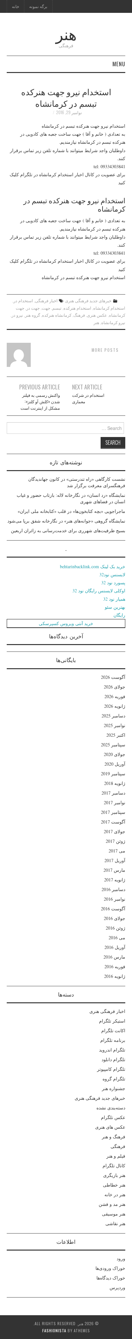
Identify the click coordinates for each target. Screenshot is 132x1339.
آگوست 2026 (113, 677)
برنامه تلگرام (112, 1040)
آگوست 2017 (113, 822)
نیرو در (17, 315)
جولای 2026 (114, 687)
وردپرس (117, 1287)
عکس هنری (97, 315)
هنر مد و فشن (112, 1204)
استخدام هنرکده (77, 308)
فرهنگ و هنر (113, 1137)
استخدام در (23, 300)
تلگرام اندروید (112, 1050)
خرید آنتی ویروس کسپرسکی (66, 623)
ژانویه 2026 (114, 706)
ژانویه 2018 (114, 783)
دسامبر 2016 (113, 889)
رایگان (119, 615)
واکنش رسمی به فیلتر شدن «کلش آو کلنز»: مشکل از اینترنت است (40, 401)
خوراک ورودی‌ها (110, 1268)
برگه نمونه (38, 6)
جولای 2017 (114, 831)
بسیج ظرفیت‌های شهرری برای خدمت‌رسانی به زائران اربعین (68, 530)
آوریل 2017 (114, 860)
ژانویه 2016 (114, 976)
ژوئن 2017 (115, 841)
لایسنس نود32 (112, 574)
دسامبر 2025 (113, 716)
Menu (118, 64)
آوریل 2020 (114, 764)
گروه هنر (32, 315)
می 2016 (117, 937)
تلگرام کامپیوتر (111, 1069)
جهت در (33, 308)
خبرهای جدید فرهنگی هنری (88, 300)
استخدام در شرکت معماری (88, 398)
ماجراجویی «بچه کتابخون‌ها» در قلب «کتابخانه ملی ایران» (71, 511)
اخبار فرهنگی (46, 300)
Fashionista (54, 1330)
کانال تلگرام (114, 1165)
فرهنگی (118, 1146)
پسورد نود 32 (113, 582)
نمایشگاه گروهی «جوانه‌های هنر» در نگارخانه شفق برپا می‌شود (66, 521)
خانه (15, 6)
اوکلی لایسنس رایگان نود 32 (98, 591)
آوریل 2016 (114, 947)
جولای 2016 (114, 918)
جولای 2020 (114, 754)
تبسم (57, 308)
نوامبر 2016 (114, 899)
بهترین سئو (115, 607)
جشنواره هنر (113, 1088)
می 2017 (117, 851)
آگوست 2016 (113, 909)
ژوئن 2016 (115, 928)
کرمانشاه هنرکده (56, 315)
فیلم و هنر (115, 1156)
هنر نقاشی (115, 1223)
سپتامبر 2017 (113, 812)
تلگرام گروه (114, 1079)
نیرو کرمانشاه (113, 322)
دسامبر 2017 (113, 793)
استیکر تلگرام (112, 1021)
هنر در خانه (114, 1194)
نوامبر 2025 (114, 725)
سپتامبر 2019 (113, 773)
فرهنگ (79, 315)
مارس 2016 (114, 957)
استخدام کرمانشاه (109, 308)
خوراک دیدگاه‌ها (110, 1278)
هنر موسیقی (113, 1214)
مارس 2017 (114, 870)
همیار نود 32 (114, 599)
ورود (121, 1258)
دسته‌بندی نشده (110, 1108)
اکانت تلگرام (113, 1030)
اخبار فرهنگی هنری (107, 1011)
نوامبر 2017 (114, 802)
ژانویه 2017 (114, 880)
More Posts (105, 350)
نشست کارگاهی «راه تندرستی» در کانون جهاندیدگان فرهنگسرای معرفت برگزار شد (76, 482)
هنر (66, 33)
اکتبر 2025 (115, 735)
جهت (46, 308)
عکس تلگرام (113, 1117)
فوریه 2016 (114, 966)
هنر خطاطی (114, 1185)
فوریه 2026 (114, 696)
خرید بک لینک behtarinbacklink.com (92, 566)
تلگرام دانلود (113, 1059)
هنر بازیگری (114, 1175)
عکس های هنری (110, 1127)
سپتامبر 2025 (113, 745)
